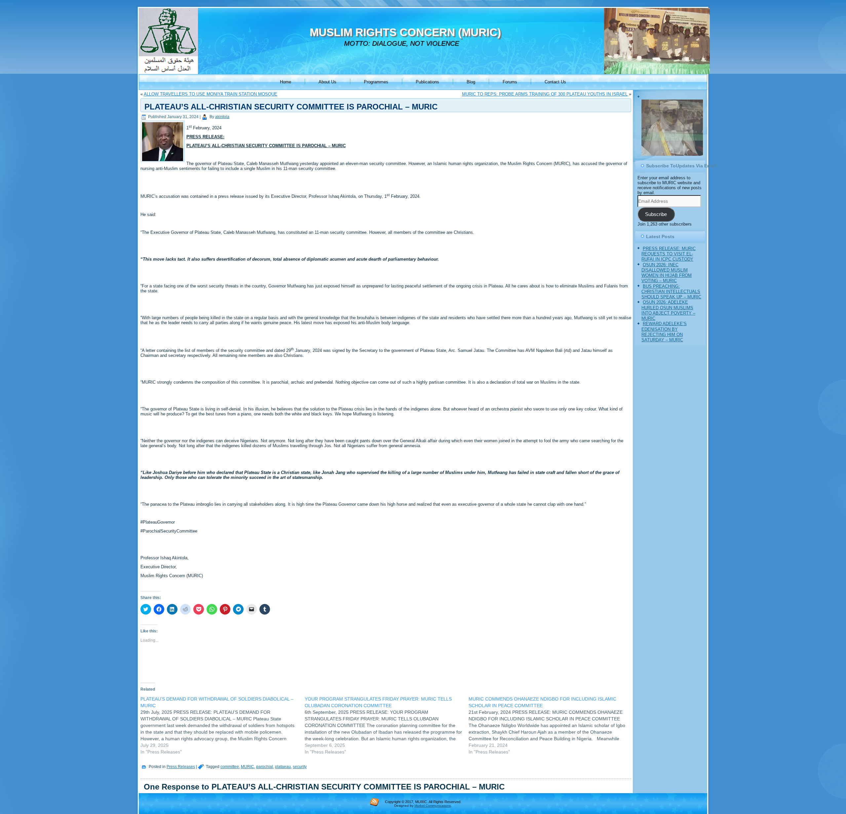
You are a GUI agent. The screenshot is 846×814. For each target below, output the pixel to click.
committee (229, 766)
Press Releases (181, 766)
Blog (471, 81)
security (300, 766)
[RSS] (374, 801)
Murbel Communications (432, 805)
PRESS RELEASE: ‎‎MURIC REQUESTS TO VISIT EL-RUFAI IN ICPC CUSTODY (668, 261)
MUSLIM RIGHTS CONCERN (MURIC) (405, 32)
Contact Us (555, 81)
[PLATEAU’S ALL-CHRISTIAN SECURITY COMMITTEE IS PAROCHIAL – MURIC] (163, 162)
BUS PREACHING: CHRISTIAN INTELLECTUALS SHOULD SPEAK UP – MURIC (671, 299)
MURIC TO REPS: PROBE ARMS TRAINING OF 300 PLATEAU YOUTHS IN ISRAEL (545, 94)
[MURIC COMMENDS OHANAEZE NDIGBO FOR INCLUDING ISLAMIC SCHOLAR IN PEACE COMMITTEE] (551, 725)
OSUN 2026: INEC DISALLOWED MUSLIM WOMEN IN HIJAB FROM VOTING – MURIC (666, 279)
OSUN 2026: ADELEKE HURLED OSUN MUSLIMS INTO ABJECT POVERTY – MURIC (668, 317)
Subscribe (656, 221)
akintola (222, 116)
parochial (264, 766)
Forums (510, 81)
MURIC (247, 766)
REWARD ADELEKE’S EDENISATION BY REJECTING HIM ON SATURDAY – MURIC (664, 339)
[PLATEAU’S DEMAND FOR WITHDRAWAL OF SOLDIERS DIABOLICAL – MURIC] (222, 725)
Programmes (376, 81)
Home (285, 81)
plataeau (283, 766)
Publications (427, 81)
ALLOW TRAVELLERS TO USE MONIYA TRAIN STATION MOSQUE (210, 94)
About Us (327, 81)
